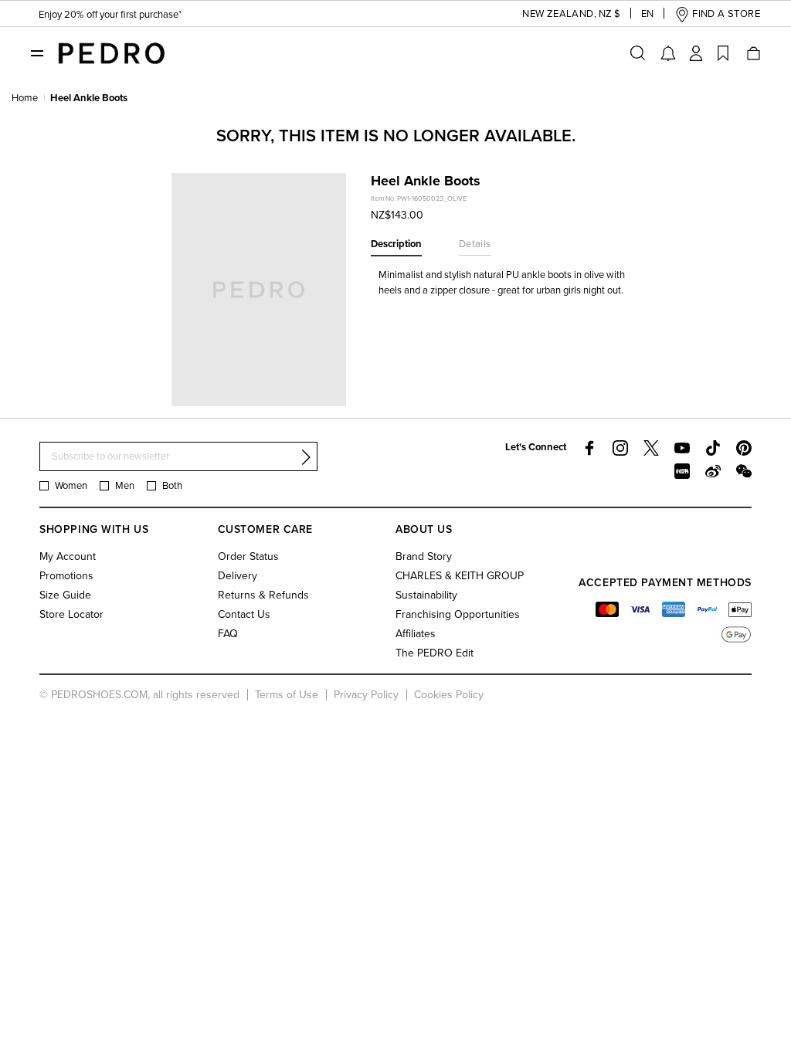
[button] (559, 14)
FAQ (228, 633)
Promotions (66, 575)
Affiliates (416, 633)
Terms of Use (286, 694)
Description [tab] (396, 244)
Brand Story (424, 556)
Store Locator (71, 614)
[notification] (668, 53)
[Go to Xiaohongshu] (682, 471)
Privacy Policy (366, 694)
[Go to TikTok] (713, 448)
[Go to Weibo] (713, 471)
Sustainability (426, 595)
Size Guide (65, 595)
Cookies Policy (449, 694)
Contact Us (244, 614)
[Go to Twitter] (651, 448)
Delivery (237, 575)
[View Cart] (752, 53)
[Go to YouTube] (682, 448)
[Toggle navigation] (37, 52)
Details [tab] (475, 244)
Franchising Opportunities (458, 614)
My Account (67, 556)
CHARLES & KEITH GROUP (460, 575)
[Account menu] (696, 53)
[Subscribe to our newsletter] (306, 457)
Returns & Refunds (263, 595)
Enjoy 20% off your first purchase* (110, 14)
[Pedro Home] (111, 52)
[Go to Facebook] (589, 448)
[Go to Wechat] (744, 471)
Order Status (248, 556)
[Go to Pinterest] (744, 448)
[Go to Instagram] (620, 448)
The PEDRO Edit (435, 653)
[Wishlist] (723, 53)
